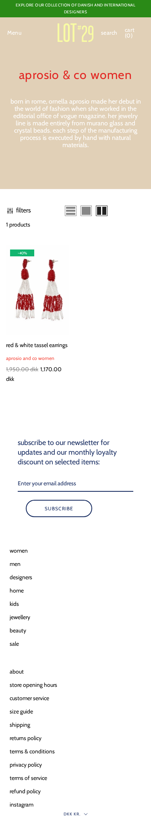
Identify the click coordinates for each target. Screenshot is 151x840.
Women (19, 550)
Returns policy (25, 738)
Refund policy (25, 791)
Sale (14, 643)
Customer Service (29, 698)
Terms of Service (28, 778)
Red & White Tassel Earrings (37, 345)
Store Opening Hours (33, 684)
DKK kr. (72, 814)
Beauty (18, 630)
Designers (21, 577)
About (17, 671)
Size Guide (21, 711)
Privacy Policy (26, 764)
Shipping (20, 724)
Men (15, 564)
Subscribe (59, 508)
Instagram (21, 804)
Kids (14, 603)
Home (17, 590)
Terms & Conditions (32, 751)
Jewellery (20, 617)
